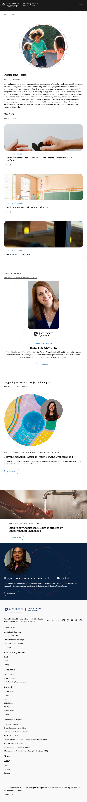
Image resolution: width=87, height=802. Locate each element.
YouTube (72, 620)
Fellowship (9, 669)
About (7, 760)
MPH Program (9, 674)
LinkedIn (80, 620)
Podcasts (68, 620)
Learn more (43, 365)
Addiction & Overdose (12, 632)
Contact (48, 620)
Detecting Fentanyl (11, 724)
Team (6, 765)
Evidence (7, 661)
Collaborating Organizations (15, 682)
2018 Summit (9, 714)
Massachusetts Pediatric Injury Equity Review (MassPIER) (26, 751)
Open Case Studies (11, 735)
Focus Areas (10, 627)
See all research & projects (17, 387)
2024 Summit (9, 691)
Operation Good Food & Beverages (17, 747)
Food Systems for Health (13, 643)
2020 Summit (9, 707)
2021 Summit (9, 703)
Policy (6, 664)
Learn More (11, 593)
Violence (7, 647)
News (13, 14)
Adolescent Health (11, 636)
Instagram (76, 620)
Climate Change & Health (13, 743)
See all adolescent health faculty (20, 278)
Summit (8, 687)
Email (63, 620)
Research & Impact (13, 719)
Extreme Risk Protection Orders (16, 732)
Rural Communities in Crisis (15, 728)
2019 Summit (9, 711)
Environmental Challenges (14, 639)
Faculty (7, 769)
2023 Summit (9, 695)
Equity (6, 657)
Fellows (7, 773)
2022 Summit (9, 699)
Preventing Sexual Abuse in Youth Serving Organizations (25, 739)
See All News (10, 118)
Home (6, 14)
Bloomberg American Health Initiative (30, 4)
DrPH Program (9, 678)
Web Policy (8, 794)
